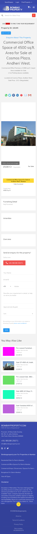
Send (6, 330)
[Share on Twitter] (10, 95)
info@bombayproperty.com (10, 444)
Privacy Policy (18, 524)
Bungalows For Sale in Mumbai (11, 472)
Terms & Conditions (18, 520)
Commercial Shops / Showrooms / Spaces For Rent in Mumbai (18, 468)
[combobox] (7, 286)
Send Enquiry (9, 2)
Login (17, 2)
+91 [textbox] (4, 286)
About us (18, 516)
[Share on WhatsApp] (6, 95)
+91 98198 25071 (9, 440)
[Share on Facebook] (14, 95)
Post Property (26, 2)
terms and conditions (20, 323)
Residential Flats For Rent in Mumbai (12, 460)
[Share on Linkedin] (18, 95)
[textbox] (17, 314)
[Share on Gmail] (30, 95)
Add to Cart (6, 33)
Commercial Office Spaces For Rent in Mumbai (15, 464)
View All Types (5, 476)
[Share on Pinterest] (22, 95)
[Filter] (33, 15)
